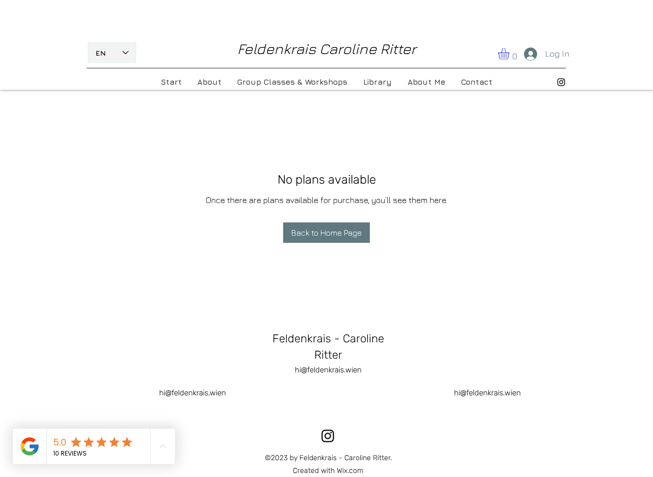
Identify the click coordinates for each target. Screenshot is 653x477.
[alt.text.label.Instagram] (561, 82)
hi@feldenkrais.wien (328, 369)
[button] (510, 54)
